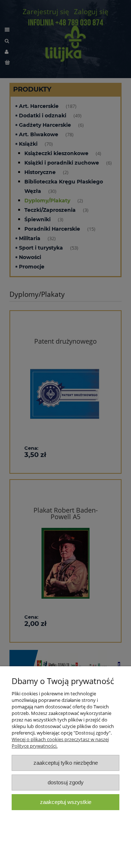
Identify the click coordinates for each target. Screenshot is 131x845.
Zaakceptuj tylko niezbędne (65, 763)
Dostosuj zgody (66, 782)
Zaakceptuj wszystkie (65, 802)
